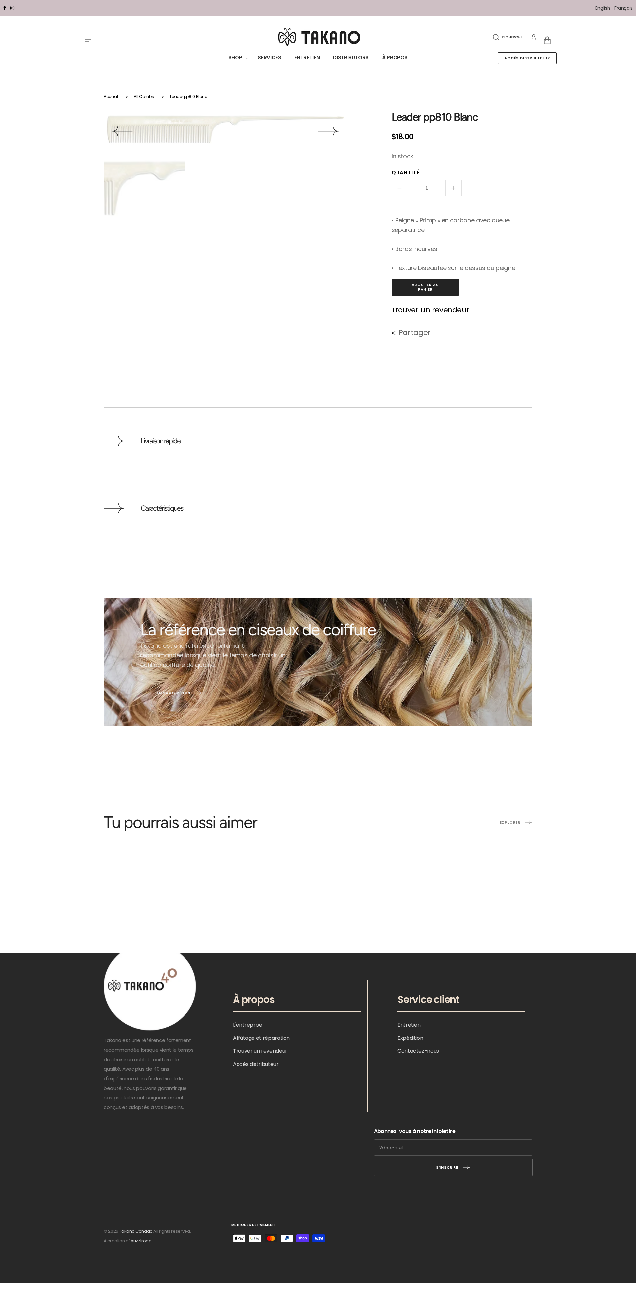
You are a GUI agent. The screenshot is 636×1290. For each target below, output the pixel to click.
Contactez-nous (418, 1051)
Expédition (410, 1038)
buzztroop (141, 1241)
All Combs (144, 96)
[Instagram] (12, 8)
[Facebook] (4, 8)
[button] (507, 37)
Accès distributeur (527, 58)
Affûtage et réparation (261, 1038)
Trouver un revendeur (430, 310)
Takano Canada (135, 1231)
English (603, 8)
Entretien (409, 1025)
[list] (225, 132)
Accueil (111, 96)
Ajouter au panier (425, 287)
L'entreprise (247, 1025)
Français (623, 8)
